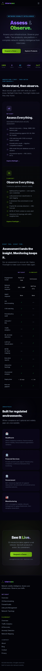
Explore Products (31, 51)
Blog (3, 646)
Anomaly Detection (8, 630)
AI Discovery (6, 627)
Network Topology (8, 611)
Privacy (4, 653)
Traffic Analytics (7, 624)
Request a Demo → (11, 51)
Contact (4, 650)
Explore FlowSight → (13, 221)
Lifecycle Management (9, 608)
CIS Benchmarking (8, 601)
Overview (5, 598)
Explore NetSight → (13, 161)
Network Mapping (8, 634)
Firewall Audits (6, 604)
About (4, 643)
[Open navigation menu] (38, 3)
